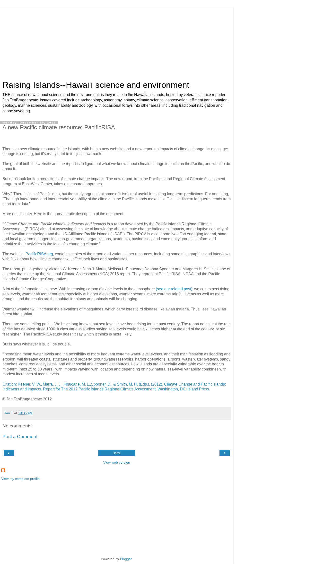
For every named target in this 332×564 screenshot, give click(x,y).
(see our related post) (174, 289)
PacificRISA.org (39, 254)
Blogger (126, 559)
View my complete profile (20, 479)
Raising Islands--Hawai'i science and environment (95, 84)
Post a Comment (19, 436)
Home (117, 453)
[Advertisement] (116, 41)
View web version (116, 462)
